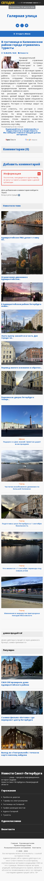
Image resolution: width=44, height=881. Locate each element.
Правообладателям (22, 845)
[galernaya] (26, 25)
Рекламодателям (26, 843)
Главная (14, 843)
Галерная (5, 777)
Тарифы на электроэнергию (15, 801)
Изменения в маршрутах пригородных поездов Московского (22, 614)
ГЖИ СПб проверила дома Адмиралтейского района (15, 683)
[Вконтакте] (17, 25)
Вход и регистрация (9, 195)
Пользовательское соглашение (17, 848)
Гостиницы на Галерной (13, 804)
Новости (24, 53)
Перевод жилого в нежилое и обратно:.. (21, 367)
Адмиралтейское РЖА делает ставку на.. (20, 238)
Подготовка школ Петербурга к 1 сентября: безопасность (22, 525)
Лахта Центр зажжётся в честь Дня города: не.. (19, 337)
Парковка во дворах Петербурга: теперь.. (17, 398)
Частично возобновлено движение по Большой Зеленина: (22, 488)
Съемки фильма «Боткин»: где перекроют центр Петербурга (17, 718)
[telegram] (22, 25)
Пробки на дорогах (11, 797)
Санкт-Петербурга (19, 75)
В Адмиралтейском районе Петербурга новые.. (21, 305)
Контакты (36, 848)
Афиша (22, 439)
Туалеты (7, 815)
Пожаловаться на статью (12, 126)
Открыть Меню (23, 34)
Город (21, 484)
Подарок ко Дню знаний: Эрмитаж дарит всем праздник (22, 443)
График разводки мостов (14, 808)
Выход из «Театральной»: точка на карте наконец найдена (20, 753)
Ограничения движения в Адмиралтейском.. (14, 278)
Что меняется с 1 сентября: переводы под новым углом (22, 569)
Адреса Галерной (10, 811)
